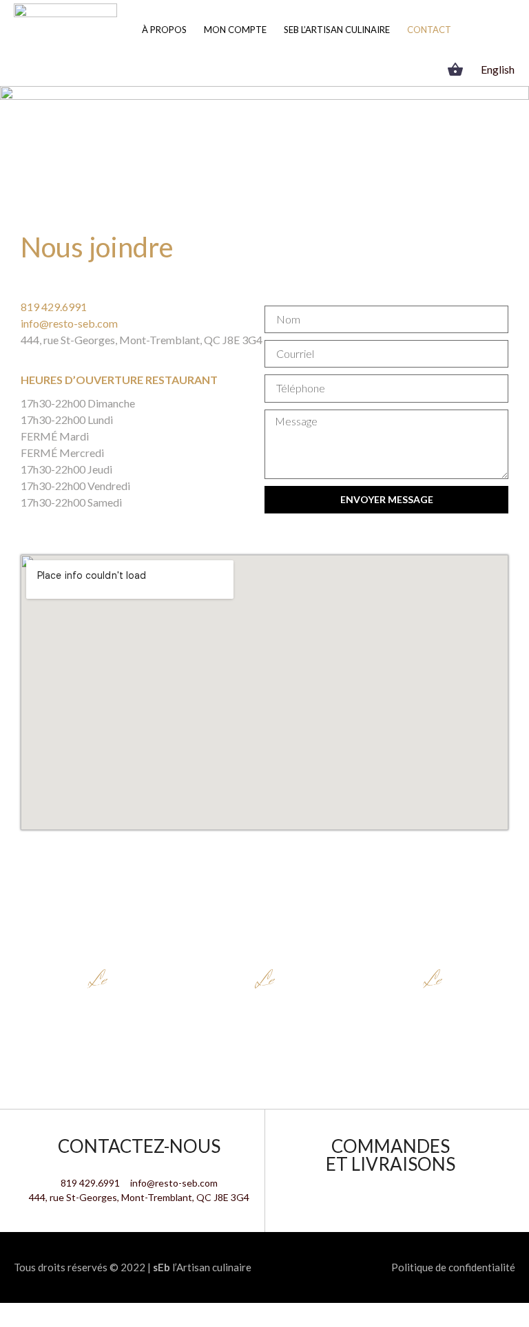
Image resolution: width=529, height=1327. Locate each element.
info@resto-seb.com (69, 323)
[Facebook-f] (399, 69)
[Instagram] (420, 69)
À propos (164, 29)
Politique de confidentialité (453, 1267)
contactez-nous (139, 1146)
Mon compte (235, 29)
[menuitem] (498, 69)
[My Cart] (457, 69)
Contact (429, 29)
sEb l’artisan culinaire (337, 29)
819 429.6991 (54, 306)
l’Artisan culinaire (202, 1267)
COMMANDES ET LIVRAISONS (390, 1155)
